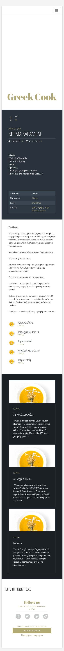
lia (16, 120)
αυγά (47, 207)
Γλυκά (35, 198)
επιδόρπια (36, 203)
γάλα (34, 207)
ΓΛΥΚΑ (19, 128)
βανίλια (35, 211)
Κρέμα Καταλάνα (25, 322)
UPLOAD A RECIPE (31, 630)
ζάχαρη (40, 207)
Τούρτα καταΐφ (24, 360)
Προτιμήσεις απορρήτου (32, 635)
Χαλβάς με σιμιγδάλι (22, 479)
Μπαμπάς (17, 543)
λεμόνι (43, 211)
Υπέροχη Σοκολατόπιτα (28, 332)
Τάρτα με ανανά (25, 341)
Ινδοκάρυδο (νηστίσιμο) (29, 350)
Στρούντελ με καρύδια (23, 414)
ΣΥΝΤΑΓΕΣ (12, 128)
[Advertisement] (32, 50)
